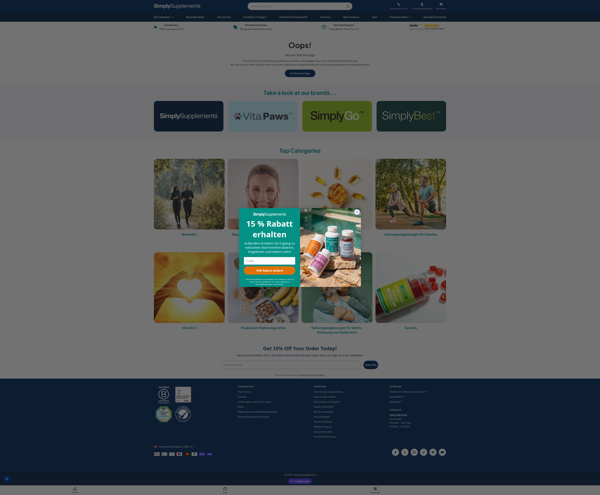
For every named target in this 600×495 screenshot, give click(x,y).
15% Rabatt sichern (269, 270)
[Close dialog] (357, 212)
